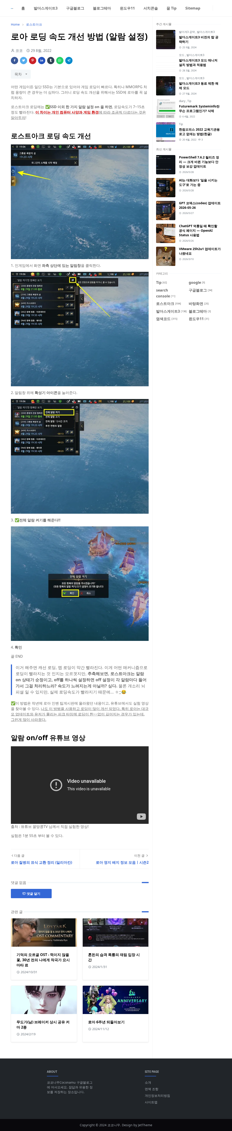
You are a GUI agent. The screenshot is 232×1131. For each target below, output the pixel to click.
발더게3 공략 (187, 32)
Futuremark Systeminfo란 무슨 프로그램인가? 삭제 (199, 108)
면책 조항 (151, 1089)
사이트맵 (151, 1102)
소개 (148, 1082)
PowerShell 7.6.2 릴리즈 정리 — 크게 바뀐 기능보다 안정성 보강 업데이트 (199, 161)
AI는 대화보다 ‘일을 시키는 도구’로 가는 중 (198, 182)
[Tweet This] (23, 60)
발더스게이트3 (206, 32)
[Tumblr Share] (50, 60)
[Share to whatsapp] (59, 60)
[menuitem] (23, 8)
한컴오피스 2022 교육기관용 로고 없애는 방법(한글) (199, 131)
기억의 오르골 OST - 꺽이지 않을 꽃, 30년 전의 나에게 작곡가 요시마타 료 (43, 960)
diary (182, 101)
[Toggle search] (219, 8)
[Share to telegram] (68, 60)
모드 (182, 55)
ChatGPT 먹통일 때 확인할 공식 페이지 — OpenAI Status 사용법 (198, 230)
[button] (216, 8)
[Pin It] (32, 60)
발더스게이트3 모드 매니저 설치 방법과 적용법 (198, 62)
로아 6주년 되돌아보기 (106, 1021)
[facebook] (206, 8)
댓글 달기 (33, 893)
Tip (189, 101)
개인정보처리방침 (157, 1095)
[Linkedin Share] (41, 60)
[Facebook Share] (14, 60)
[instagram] (210, 8)
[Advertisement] (188, 360)
